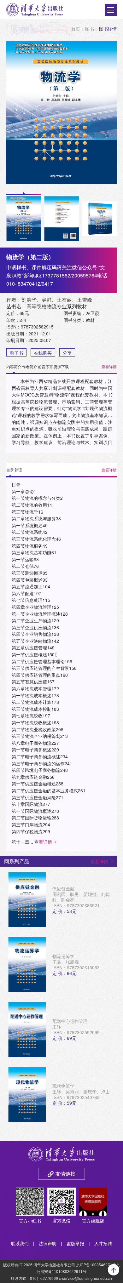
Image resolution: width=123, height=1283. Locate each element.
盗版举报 (75, 1243)
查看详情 (109, 366)
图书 (89, 29)
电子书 (16, 353)
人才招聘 (103, 1243)
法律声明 (47, 1243)
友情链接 (65, 1173)
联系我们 (20, 1243)
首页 (75, 29)
